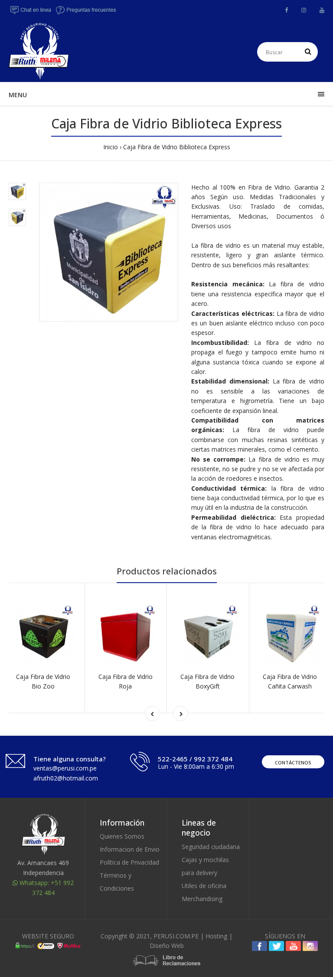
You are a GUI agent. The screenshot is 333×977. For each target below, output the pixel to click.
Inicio (110, 147)
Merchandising (202, 899)
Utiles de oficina (204, 886)
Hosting (216, 936)
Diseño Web (167, 945)
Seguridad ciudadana (211, 847)
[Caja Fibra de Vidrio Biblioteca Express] (108, 252)
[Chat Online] (31, 12)
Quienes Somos (122, 836)
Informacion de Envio (130, 849)
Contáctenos (293, 762)
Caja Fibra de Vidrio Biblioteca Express (176, 147)
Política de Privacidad (129, 862)
